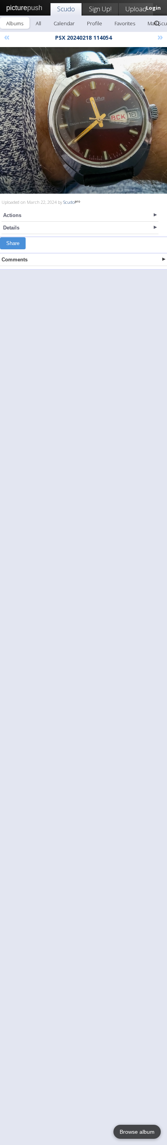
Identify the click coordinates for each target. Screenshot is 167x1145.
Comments (15, 260)
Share (12, 243)
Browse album (137, 1132)
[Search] (157, 23)
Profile (94, 23)
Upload (135, 8)
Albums (14, 23)
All (38, 23)
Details (11, 228)
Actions (12, 215)
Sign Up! (100, 8)
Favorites (125, 23)
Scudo (66, 8)
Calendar (64, 23)
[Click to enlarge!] (83, 120)
